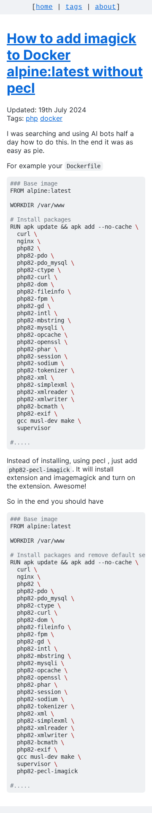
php (32, 118)
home (44, 7)
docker (51, 118)
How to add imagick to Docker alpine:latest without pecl (75, 63)
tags (73, 7)
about (105, 7)
